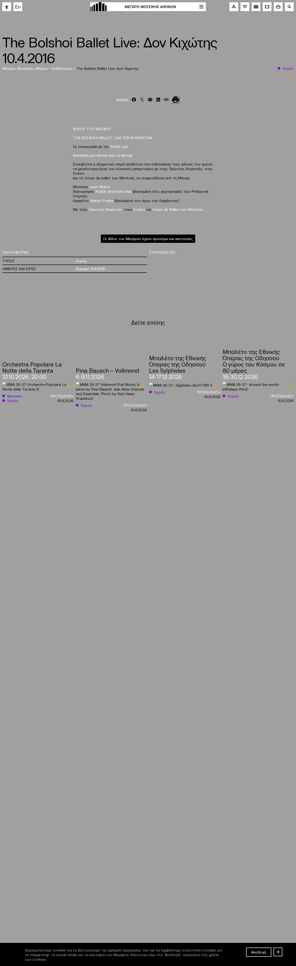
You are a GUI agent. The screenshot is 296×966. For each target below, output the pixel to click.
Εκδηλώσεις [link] (62, 68)
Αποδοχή (258, 952)
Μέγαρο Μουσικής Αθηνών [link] (25, 68)
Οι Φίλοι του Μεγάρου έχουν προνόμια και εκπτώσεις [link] (148, 238)
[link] (6, 6)
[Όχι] (278, 952)
